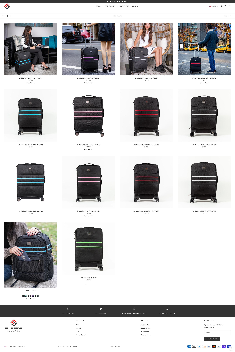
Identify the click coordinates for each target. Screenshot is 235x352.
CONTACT (135, 6)
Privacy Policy (145, 325)
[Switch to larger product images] (3, 16)
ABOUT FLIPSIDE (123, 6)
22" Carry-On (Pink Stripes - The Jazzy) (88, 78)
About (77, 325)
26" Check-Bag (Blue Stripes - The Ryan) (31, 144)
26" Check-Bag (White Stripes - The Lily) (204, 144)
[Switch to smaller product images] (7, 16)
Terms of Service (146, 335)
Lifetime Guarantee (81, 335)
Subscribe (212, 338)
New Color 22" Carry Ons (88, 277)
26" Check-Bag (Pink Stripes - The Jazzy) (88, 144)
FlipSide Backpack (30, 291)
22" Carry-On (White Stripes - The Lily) (146, 78)
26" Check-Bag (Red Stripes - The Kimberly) (146, 144)
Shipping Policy (145, 328)
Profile (142, 338)
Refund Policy (145, 331)
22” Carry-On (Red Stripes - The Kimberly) (204, 78)
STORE (99, 6)
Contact (78, 328)
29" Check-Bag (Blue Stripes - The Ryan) (31, 211)
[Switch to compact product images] (10, 16)
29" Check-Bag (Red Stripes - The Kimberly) (146, 211)
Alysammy (118, 346)
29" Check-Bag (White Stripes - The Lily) (204, 211)
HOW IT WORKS (109, 6)
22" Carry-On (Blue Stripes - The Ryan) (30, 78)
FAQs (77, 331)
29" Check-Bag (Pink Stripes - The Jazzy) (88, 211)
